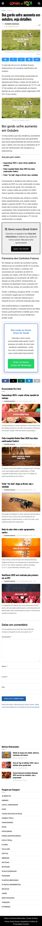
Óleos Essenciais (9, 871)
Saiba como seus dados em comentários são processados (20, 705)
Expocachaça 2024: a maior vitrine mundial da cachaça (19, 164)
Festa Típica (7, 840)
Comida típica (7, 818)
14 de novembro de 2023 (25, 536)
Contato (26, 924)
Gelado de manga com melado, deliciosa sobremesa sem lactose (26, 753)
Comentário (7, 637)
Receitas (5, 889)
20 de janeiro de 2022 (20, 758)
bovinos (17, 65)
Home (4, 11)
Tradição (6, 902)
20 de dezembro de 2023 (25, 401)
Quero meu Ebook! (21, 248)
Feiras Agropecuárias (11, 836)
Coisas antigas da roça (12, 814)
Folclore (6, 849)
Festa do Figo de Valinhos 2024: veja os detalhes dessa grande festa (26, 764)
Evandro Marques (12, 24)
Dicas (4, 827)
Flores (5, 845)
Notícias (10, 11)
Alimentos (6, 796)
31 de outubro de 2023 (11, 26)
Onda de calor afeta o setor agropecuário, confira (18, 531)
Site (3, 687)
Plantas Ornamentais (11, 884)
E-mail (5, 677)
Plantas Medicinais (10, 880)
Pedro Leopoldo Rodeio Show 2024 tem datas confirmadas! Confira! (19, 170)
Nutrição (6, 867)
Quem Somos (15, 921)
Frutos (5, 853)
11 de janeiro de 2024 (20, 768)
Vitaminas (6, 907)
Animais (5, 800)
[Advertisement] (21, 725)
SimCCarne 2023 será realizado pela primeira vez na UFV (20, 576)
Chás (4, 809)
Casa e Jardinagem (10, 805)
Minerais (5, 858)
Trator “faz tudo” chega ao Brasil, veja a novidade (20, 175)
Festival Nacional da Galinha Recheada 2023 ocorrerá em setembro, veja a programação (25, 775)
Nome (5, 666)
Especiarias (7, 831)
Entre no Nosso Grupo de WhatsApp (21, 363)
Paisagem (6, 876)
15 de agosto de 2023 (20, 780)
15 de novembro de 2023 (25, 490)
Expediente (25, 921)
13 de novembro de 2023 (25, 581)
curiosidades (7, 822)
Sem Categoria (8, 898)
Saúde (4, 893)
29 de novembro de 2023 (25, 444)
